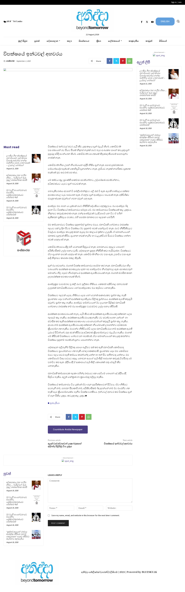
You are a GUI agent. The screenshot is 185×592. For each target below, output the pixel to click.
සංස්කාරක (10, 61)
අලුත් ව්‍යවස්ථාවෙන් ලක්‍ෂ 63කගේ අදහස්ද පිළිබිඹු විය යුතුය (65, 445)
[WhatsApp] (129, 61)
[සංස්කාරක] (23, 237)
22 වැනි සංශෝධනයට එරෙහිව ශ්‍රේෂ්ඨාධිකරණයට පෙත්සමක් (16, 211)
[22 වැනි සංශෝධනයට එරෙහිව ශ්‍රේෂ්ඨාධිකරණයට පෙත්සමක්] (36, 210)
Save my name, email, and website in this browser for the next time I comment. (85, 515)
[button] (178, 21)
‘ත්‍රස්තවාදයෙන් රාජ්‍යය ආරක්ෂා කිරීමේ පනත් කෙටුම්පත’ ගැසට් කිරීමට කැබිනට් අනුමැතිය (17, 535)
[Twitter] (147, 22)
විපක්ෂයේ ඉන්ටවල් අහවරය (118, 443)
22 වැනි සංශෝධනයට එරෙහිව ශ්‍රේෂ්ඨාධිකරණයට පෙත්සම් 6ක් (16, 194)
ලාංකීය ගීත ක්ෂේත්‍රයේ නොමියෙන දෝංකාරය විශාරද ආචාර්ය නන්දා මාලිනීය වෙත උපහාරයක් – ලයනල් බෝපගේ (18, 160)
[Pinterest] (123, 61)
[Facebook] (142, 22)
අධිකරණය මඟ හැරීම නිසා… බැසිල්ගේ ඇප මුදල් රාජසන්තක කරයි (16, 177)
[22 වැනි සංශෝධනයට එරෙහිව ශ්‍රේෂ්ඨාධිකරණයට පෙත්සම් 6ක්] (36, 192)
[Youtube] (152, 22)
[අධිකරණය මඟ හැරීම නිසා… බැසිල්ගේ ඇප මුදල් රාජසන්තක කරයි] (36, 178)
